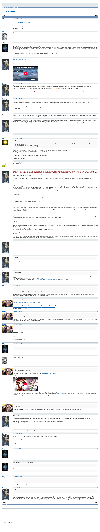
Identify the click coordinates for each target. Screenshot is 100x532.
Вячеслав (3, 31)
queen (3, 18)
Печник (3, 113)
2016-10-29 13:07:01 (19, 285)
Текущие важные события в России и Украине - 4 (24, 21)
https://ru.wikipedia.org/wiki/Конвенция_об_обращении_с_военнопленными (45, 279)
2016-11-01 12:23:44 (19, 433)
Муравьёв (3, 42)
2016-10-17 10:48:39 (19, 42)
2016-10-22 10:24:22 (19, 83)
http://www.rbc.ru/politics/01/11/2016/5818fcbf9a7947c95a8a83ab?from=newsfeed (25, 465)
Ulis (2, 57)
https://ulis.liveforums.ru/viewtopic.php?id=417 (62, 393)
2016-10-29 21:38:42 (19, 343)
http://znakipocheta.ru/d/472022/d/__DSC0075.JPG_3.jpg (50, 373)
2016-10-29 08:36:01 (19, 270)
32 (8, 15)
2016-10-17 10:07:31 (19, 31)
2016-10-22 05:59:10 (19, 57)
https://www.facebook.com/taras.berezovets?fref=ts (19, 493)
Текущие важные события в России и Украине (24, 22)
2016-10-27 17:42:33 (19, 113)
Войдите (7, 11)
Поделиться (14, 18)
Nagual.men (4, 311)
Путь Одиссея (5, 510)
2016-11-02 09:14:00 (19, 476)
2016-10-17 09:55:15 (19, 18)
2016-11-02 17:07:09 (19, 487)
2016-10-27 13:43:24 (19, 98)
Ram (3, 138)
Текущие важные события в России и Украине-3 (24, 20)
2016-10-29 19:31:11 (19, 311)
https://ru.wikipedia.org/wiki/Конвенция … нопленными (44, 291)
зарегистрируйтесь (12, 11)
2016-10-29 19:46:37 (19, 324)
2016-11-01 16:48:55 (19, 448)
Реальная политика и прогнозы (12, 510)
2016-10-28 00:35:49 (19, 138)
